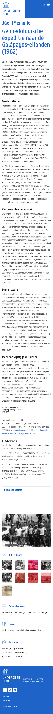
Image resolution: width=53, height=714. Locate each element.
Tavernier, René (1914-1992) (13, 648)
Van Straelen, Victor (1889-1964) (14, 652)
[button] (49, 3)
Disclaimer (6, 701)
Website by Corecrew (10, 707)
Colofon (6, 697)
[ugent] (12, 8)
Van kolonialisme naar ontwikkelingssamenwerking (21, 630)
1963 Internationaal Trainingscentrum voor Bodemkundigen (25, 612)
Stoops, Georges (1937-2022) (13, 656)
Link (16, 477)
